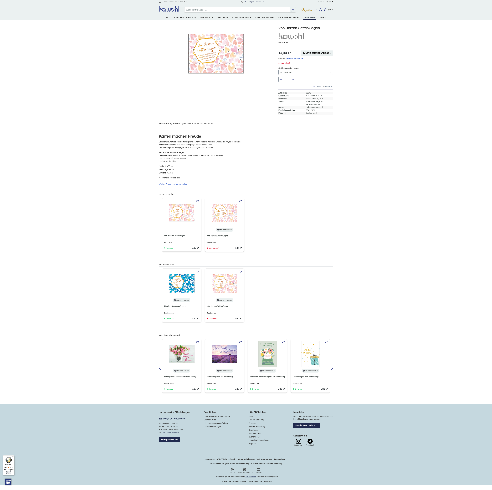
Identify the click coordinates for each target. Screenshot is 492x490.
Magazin (306, 9)
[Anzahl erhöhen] (293, 79)
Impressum (209, 459)
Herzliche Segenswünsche (175, 306)
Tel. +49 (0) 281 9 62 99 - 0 (253, 2)
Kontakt (252, 416)
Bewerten (329, 86)
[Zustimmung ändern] (8, 482)
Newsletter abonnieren (305, 425)
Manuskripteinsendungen (259, 440)
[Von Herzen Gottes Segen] (216, 53)
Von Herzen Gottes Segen (174, 236)
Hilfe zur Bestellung (256, 420)
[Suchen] (293, 9)
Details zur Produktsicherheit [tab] (200, 123)
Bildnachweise (210, 420)
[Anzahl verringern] (281, 79)
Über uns (252, 423)
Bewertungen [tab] (179, 123)
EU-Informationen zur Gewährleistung (266, 464)
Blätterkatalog (255, 433)
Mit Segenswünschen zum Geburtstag (180, 377)
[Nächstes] (332, 368)
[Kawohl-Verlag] (291, 36)
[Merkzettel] (315, 10)
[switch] (8, 472)
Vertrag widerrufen (169, 440)
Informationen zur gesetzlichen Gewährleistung (229, 464)
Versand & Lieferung (257, 427)
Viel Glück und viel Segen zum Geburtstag (267, 377)
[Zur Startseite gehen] (169, 9)
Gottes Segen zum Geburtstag (220, 377)
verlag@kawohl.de (171, 432)
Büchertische (254, 437)
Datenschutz (279, 459)
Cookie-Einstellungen (212, 427)
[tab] (165, 123)
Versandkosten (250, 477)
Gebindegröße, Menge (288, 68)
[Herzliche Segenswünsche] (181, 283)
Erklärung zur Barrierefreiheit (216, 423)
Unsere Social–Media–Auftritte (217, 416)
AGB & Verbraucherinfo (226, 459)
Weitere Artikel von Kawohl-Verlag (173, 184)
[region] (216, 56)
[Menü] (12, 456)
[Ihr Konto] (320, 10)
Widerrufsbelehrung (246, 459)
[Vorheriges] (160, 368)
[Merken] (197, 201)
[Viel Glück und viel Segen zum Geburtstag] (267, 354)
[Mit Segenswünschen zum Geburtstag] (181, 354)
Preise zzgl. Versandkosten (294, 58)
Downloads (253, 430)
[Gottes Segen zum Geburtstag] (224, 354)
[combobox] (237, 9)
